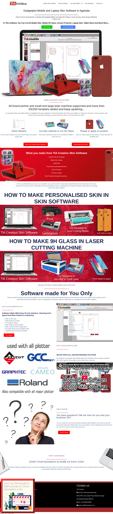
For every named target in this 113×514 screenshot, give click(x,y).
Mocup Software (63, 3)
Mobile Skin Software (50, 3)
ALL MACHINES (75, 3)
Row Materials (89, 3)
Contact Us (99, 3)
